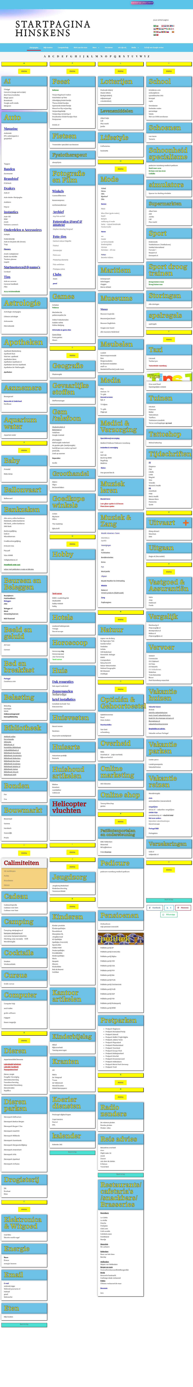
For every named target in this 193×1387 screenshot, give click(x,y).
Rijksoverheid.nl (106, 757)
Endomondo (153, 242)
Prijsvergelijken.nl (155, 636)
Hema (103, 191)
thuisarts (55, 758)
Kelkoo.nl (152, 633)
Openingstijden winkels (157, 387)
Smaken (7, 961)
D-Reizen (103, 1164)
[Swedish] (154, 35)
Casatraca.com (10, 681)
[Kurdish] (154, 32)
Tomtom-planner (10, 259)
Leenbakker (56, 790)
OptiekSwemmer (106, 715)
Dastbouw (7, 404)
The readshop (57, 524)
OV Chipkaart (154, 661)
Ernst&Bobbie (57, 953)
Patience (55, 308)
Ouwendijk (8, 833)
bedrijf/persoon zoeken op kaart (64, 448)
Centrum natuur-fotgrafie (62, 241)
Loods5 (103, 353)
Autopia (7, 234)
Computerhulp (63, 47)
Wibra (54, 519)
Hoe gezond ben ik (107, 473)
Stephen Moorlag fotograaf (63, 229)
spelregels (153, 324)
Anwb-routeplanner (11, 254)
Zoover (103, 1159)
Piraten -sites (105, 1128)
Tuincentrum (153, 415)
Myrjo (103, 209)
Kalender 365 (57, 1144)
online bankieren (18, 518)
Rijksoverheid (57, 1048)
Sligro (54, 485)
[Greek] (160, 29)
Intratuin (152, 407)
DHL (53, 1125)
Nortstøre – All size (108, 250)
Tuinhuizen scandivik (157, 420)
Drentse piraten (106, 1125)
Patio (102, 852)
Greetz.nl (55, 125)
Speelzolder (56, 945)
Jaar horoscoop (58, 657)
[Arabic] (154, 26)
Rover (151, 678)
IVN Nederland (105, 652)
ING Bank (7, 524)
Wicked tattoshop (155, 443)
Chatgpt (7, 89)
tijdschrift (55, 529)
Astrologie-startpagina (12, 312)
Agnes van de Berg (107, 638)
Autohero (7, 202)
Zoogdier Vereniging (11, 1077)
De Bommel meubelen (108, 364)
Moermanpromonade (108, 356)
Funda (151, 605)
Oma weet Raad (155, 384)
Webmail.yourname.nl (12, 1289)
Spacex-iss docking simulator (160, 193)
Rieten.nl (104, 590)
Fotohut (56, 246)
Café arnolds (105, 1231)
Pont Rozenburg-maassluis (159, 680)
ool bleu (8, 1235)
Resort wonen (57, 726)
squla (151, 101)
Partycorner (56, 119)
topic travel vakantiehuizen (160, 715)
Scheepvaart (105, 279)
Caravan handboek (11, 284)
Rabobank (7, 521)
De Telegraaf (57, 1077)
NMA (102, 752)
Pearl (102, 717)
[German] (157, 29)
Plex (102, 389)
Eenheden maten (155, 108)
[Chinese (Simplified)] (160, 26)
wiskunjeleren (154, 93)
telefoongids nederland (60, 443)
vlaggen (103, 284)
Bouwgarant (8, 396)
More (94, 47)
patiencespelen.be (59, 315)
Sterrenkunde (9, 326)
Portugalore (153, 833)
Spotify (103, 541)
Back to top (24, 1324)
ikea (102, 358)
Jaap (150, 600)
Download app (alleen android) (142, 3)
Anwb (6, 222)
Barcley (103, 1257)
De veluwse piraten (107, 1122)
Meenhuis (152, 534)
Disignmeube (105, 361)
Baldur (151, 412)
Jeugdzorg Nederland (60, 886)
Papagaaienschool (11, 1070)
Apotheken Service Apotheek (15, 365)
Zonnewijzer (57, 250)
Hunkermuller (106, 227)
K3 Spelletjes (57, 939)
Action (54, 514)
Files (5, 287)
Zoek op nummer (58, 453)
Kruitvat (7, 1191)
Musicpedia (105, 571)
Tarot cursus (57, 593)
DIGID (6, 711)
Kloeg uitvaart (154, 531)
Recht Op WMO (106, 458)
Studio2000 (56, 601)
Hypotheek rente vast (12, 565)
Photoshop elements (60, 260)
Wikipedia (7, 742)
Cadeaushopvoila (10, 905)
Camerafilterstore (59, 196)
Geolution (104, 647)
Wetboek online (9, 737)
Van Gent (103, 729)
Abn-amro (8, 518)
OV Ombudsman (155, 669)
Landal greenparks (156, 764)
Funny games (57, 337)
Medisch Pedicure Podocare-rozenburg (115, 443)
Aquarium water (10, 435)
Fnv (5, 794)
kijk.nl (102, 400)
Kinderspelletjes (58, 928)
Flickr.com (57, 255)
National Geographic (108, 668)
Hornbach (7, 828)
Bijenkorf (104, 196)
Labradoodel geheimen (12, 1064)
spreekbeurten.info (156, 96)
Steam (54, 340)
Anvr (102, 1150)
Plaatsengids (57, 374)
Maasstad (104, 845)
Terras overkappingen (157, 423)
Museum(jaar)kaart (107, 318)
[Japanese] (173, 29)
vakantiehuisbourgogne (158, 724)
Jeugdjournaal (57, 937)
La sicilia (103, 1220)
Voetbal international (156, 247)
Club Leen (104, 1229)
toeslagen (7, 709)
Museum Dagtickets (107, 323)
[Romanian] (165, 32)
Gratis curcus (9, 984)
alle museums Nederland (109, 332)
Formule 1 (152, 250)
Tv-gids (103, 394)
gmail (6, 1294)
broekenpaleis (106, 244)
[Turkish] (157, 35)
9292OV (152, 656)
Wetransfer (8, 1297)
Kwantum (55, 787)
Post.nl (55, 1122)
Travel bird (104, 1167)
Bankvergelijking (10, 531)
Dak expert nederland (60, 686)
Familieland (104, 1237)
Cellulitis (152, 174)
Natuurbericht (105, 663)
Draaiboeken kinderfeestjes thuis (64, 117)
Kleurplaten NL (57, 934)
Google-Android (58, 435)
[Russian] (167, 32)
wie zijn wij (122, 47)
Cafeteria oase (106, 1234)
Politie (6, 876)
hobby (54, 606)
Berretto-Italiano (107, 257)
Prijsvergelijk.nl (154, 628)
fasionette (104, 151)
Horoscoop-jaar (58, 654)
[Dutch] (165, 26)
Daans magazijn (10, 1022)
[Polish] (160, 32)
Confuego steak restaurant (110, 1278)
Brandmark (8, 100)
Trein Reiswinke (155, 675)
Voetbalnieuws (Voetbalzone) (160, 245)
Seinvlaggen (105, 282)
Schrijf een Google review (154, 47)
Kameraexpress (58, 200)
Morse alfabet (105, 287)
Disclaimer (109, 47)
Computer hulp (9, 1004)
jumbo (102, 126)
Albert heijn (104, 118)
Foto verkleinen (58, 265)
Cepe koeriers (57, 1119)
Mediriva (103, 463)
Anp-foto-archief (59, 216)
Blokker (55, 784)
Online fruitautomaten (60, 320)
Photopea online (59, 269)
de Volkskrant (57, 1083)
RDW (5, 219)
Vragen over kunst (107, 328)
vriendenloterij (105, 101)
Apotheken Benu (10, 359)
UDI (102, 550)
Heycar (6, 207)
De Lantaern (104, 1247)
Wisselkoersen (9, 536)
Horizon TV (104, 392)
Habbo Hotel (56, 948)
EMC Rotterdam (106, 842)
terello (54, 463)
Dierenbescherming (11, 1080)
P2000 (7, 885)
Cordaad (7, 272)
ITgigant (7, 1018)
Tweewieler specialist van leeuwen (65, 145)
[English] (167, 26)
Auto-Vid (7, 217)
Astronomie (8, 321)
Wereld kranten (58, 1086)
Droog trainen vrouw (156, 282)
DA (5, 1188)
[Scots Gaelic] (170, 32)
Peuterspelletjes (58, 950)
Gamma (7, 824)
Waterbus (152, 672)
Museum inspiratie (107, 314)
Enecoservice (57, 707)
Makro (54, 482)
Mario (54, 959)
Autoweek (8, 133)
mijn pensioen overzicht (109, 927)
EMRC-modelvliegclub (60, 598)
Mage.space (8, 98)
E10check (7, 183)
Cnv (5, 799)
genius (102, 806)
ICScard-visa (9, 546)
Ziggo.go (103, 412)
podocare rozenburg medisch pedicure (114, 872)
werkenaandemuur (59, 205)
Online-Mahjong (58, 325)
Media (133, 47)
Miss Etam (105, 213)
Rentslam (55, 731)
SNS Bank (7, 526)
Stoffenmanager (58, 401)
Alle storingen (154, 304)
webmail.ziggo (9, 1286)
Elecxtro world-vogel (11, 1238)
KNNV (102, 657)
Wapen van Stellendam (109, 1264)
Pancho (103, 1223)
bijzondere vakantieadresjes (159, 821)
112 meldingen (10, 871)
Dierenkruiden (9, 1088)
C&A (102, 194)
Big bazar (55, 517)
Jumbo (151, 217)
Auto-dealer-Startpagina (13, 197)
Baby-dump (8, 474)
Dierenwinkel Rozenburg (13, 1085)
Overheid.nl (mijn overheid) (111, 755)
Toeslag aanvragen (59, 1050)
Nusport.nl (153, 253)
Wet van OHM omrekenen (158, 117)
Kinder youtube (58, 926)
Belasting (7, 706)
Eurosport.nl (153, 255)
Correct (7, 650)
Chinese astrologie (11, 317)
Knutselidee (56, 967)
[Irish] (167, 29)
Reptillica (7, 1091)
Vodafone (55, 433)
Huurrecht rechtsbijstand (61, 736)
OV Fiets (152, 664)
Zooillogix (104, 674)
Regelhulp (104, 461)
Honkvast (152, 603)
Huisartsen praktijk (59, 756)
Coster (103, 239)
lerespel (152, 98)
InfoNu (103, 649)
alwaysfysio (56, 162)
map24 (6, 262)
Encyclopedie (9, 739)
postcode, (56, 451)
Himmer (104, 247)
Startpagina (34, 47)
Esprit (103, 216)
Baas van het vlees (107, 1254)
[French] (173, 26)
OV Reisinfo (153, 667)
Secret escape (57, 631)
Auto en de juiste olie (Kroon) (15, 242)
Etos (6, 1194)
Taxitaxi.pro (153, 361)
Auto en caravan (10, 281)
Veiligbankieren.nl (10, 560)
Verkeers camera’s (11, 225)
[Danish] (162, 26)
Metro (54, 1075)
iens (102, 1293)
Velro (151, 597)
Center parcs (154, 760)
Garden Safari (105, 644)
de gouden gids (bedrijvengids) (63, 445)
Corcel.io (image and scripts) (15, 92)
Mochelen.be (57, 312)
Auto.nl (6, 193)
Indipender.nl (153, 854)
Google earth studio (11, 103)
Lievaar (151, 358)
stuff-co (103, 366)
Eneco (6, 1260)
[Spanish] (173, 32)
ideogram (7, 106)
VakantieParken (155, 767)
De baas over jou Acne (157, 171)
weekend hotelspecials (60, 626)
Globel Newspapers (59, 1088)
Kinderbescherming (59, 888)
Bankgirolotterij (106, 96)
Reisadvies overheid (108, 1148)
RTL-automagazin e (11, 136)
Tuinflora (152, 418)
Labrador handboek (11, 1067)
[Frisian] (154, 29)
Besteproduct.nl (155, 631)
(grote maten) (114, 213)
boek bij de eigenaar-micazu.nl (161, 718)
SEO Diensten (105, 784)
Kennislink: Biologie (107, 655)
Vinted (103, 188)
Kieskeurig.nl (154, 625)
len (111, 361)
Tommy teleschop (107, 803)
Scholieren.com (155, 90)
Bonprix (104, 219)
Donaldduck (57, 931)
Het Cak (103, 455)
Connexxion (153, 659)
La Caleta (104, 1218)
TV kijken (103, 404)
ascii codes (8, 1008)
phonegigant (56, 440)
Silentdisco (105, 538)
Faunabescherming (11, 1082)
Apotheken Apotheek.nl (13, 362)
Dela (150, 537)
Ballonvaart (8, 498)
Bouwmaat (8, 819)
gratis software (9, 1013)
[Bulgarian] (157, 26)
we (102, 236)
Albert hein (153, 211)
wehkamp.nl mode (108, 222)
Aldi (150, 214)
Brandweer (8, 881)
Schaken (55, 305)
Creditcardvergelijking (12, 541)
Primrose (152, 409)
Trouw (54, 1080)
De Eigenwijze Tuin (107, 641)
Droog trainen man (156, 284)
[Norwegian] (157, 32)
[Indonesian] (165, 29)
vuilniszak (56, 793)
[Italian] (170, 29)
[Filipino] (170, 26)
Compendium (105, 660)
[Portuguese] (162, 32)
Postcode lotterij (106, 90)
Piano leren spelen (107, 506)
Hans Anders (105, 720)
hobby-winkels (57, 604)
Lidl (101, 121)
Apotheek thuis (9, 354)
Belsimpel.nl (56, 430)
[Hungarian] (162, 29)
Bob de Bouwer (58, 969)
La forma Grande (107, 242)
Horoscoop (56, 651)
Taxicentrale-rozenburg (157, 366)
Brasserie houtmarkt (108, 1275)
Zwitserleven (105, 924)
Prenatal (7, 469)
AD (53, 1070)
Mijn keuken (48, 47)
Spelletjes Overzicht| (60, 942)
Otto (102, 199)
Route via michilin (10, 257)
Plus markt (104, 124)
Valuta (151, 114)
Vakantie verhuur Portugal (158, 733)
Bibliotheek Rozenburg (12, 753)
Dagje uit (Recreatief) (157, 556)
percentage (153, 111)
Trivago (55, 629)
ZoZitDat (55, 972)
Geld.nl (6, 534)
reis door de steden (107, 1161)
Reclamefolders (58, 487)
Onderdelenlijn (9, 239)
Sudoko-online (57, 323)
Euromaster (8, 174)
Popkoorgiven (106, 602)
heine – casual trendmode (111, 224)
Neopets (55, 961)
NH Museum (105, 671)
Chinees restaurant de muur (110, 1284)
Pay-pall (7, 551)
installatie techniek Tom (61, 704)
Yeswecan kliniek (58, 891)
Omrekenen (153, 106)
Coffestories (105, 146)
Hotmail (7, 1292)
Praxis (6, 838)
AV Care (7, 645)
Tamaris (152, 139)
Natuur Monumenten (108, 666)
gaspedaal (8, 139)
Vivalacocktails (9, 964)
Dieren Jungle (9, 1074)
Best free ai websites (12, 95)
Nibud (54, 1045)
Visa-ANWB (8, 555)
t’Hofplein (104, 1226)
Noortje (103, 1239)
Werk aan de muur (80, 47)
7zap (6, 244)
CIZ (101, 452)
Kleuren (55, 964)
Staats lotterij (105, 93)
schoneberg (104, 732)
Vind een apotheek (11, 356)
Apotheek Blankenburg (12, 351)
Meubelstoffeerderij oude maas (112, 369)
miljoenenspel (105, 98)
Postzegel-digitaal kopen (61, 1115)
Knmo (103, 562)
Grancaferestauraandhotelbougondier (114, 1270)
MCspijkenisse (106, 847)
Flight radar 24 (105, 1153)
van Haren (153, 136)
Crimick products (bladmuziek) (112, 593)
